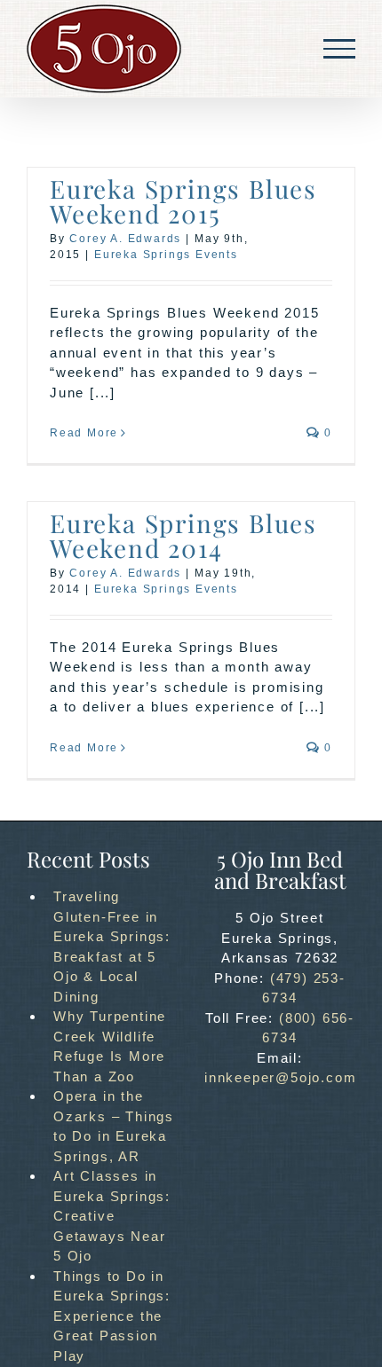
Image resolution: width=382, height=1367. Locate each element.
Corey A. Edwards (125, 238)
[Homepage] (104, 48)
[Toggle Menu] (339, 49)
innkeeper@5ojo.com (280, 1077)
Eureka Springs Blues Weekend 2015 (183, 201)
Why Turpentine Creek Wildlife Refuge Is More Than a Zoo (109, 1046)
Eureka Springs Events (166, 254)
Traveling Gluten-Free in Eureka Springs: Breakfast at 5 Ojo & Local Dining (112, 946)
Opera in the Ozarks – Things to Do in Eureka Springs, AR (113, 1126)
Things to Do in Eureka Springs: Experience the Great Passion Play (112, 1316)
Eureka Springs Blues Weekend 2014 (183, 535)
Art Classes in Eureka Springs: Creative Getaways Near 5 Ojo (112, 1215)
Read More (84, 433)
